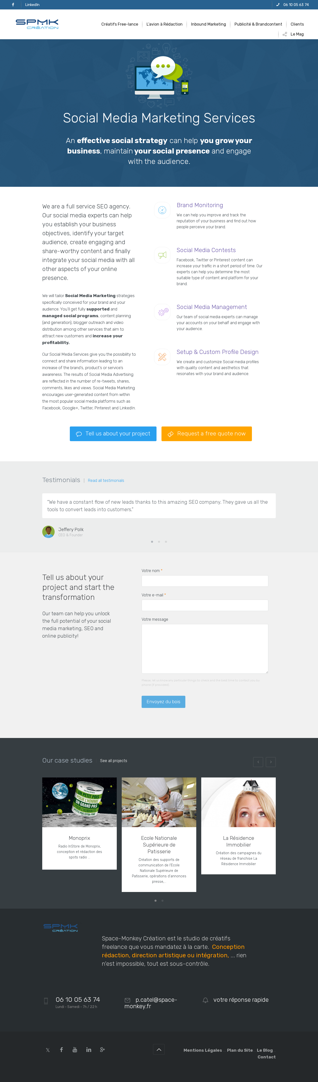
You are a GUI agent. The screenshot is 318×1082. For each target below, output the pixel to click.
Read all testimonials (106, 481)
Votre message (155, 619)
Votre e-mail (154, 595)
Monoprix (79, 838)
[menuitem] (13, 4)
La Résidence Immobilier (238, 841)
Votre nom (152, 570)
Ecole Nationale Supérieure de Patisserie (159, 844)
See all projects (113, 761)
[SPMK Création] (39, 24)
